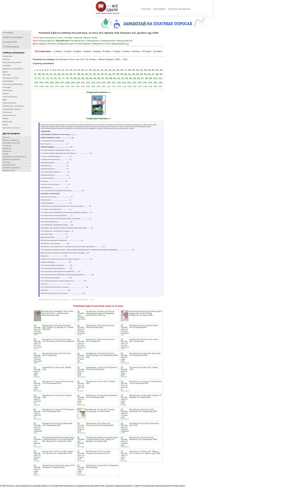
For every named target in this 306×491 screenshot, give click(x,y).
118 (119, 82)
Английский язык (78, 41)
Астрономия (7, 56)
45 (67, 74)
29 (133, 70)
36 (161, 70)
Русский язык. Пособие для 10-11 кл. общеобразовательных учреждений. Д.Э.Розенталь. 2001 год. (100, 313)
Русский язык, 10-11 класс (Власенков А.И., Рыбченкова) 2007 (57, 424)
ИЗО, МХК (7, 75)
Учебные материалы (179, 9)
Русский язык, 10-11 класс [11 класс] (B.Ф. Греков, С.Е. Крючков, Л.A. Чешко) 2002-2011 (58, 327)
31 (141, 70)
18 (90, 70)
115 (103, 82)
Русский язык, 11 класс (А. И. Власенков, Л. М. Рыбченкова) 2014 (145, 382)
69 (161, 74)
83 (87, 78)
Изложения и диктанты (11, 168)
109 (73, 82)
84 (91, 78)
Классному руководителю (13, 84)
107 (62, 82)
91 (118, 78)
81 (79, 78)
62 (133, 74)
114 (98, 82)
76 (59, 78)
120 (129, 82)
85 (95, 78)
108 (67, 82)
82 (83, 78)
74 (51, 78)
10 (59, 70)
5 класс (97, 51)
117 (113, 82)
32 (145, 70)
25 (117, 70)
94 (130, 78)
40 (47, 74)
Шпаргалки (7, 151)
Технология (7, 112)
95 (134, 78)
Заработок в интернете (13, 37)
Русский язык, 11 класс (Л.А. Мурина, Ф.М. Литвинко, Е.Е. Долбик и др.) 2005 (144, 452)
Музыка (5, 93)
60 (125, 74)
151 (160, 86)
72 (43, 78)
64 (141, 74)
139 (98, 86)
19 (94, 70)
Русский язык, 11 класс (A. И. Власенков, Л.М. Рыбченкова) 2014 (58, 410)
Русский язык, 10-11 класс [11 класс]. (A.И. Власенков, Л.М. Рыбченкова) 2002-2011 (102, 355)
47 (74, 74)
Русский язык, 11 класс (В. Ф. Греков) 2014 (56, 396)
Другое (5, 72)
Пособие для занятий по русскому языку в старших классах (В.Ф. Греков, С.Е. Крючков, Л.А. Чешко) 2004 (102, 439)
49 (82, 74)
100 (155, 78)
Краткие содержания (11, 140)
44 (63, 74)
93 (126, 78)
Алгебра (68, 38)
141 (109, 86)
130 (52, 86)
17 (86, 70)
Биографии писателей (11, 143)
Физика (5, 118)
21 (102, 70)
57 (114, 74)
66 (149, 74)
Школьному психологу (11, 128)
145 (129, 86)
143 (119, 86)
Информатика (8, 81)
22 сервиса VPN (10, 42)
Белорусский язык (46, 41)
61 (129, 74)
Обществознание (9, 103)
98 (146, 78)
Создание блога (9, 170)
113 (93, 82)
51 (90, 74)
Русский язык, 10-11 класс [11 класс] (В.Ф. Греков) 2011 (100, 340)
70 (35, 78)
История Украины (83, 44)
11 (63, 70)
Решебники (7, 148)
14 (74, 70)
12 (66, 70)
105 (52, 82)
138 (93, 86)
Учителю (6, 137)
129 (46, 86)
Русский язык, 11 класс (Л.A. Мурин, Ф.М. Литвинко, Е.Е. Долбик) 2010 (58, 466)
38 (39, 74)
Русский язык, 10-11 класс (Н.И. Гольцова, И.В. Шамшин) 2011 (98, 452)
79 (71, 78)
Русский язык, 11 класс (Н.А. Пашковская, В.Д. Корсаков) (102, 466)
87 (102, 78)
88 (107, 78)
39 (43, 74)
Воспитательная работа (12, 62)
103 (41, 82)
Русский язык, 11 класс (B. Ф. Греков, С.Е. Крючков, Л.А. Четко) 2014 (100, 410)
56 (110, 74)
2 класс (68, 51)
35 (157, 70)
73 (47, 78)
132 (62, 86)
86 (99, 78)
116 (108, 82)
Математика (7, 90)
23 (110, 70)
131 (57, 86)
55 (106, 74)
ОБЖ (5, 100)
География (7, 65)
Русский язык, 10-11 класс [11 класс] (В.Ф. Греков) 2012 (143, 340)
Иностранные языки (10, 78)
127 (36, 86)
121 (134, 82)
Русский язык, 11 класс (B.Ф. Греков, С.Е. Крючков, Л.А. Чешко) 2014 (145, 396)
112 (88, 82)
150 (155, 86)
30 (137, 70)
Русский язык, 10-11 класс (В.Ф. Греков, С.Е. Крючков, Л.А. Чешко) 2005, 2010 (57, 452)
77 (63, 78)
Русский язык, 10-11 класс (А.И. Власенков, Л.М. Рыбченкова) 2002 (143, 410)
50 (86, 74)
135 (77, 86)
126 (160, 82)
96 (138, 78)
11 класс (157, 51)
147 (140, 86)
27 (125, 70)
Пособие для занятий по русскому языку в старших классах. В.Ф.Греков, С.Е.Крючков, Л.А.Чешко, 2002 (145, 313)
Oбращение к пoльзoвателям (14, 157)
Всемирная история (66, 44)
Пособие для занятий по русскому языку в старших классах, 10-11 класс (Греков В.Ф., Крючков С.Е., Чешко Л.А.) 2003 (58, 439)
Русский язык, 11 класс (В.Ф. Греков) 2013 (143, 368)
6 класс (107, 51)
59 (121, 74)
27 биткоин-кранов (11, 47)
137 (88, 86)
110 (78, 82)
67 (153, 74)
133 (67, 86)
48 (78, 74)
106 (57, 82)
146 (135, 86)
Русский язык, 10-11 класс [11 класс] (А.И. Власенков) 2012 (143, 326)
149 (150, 86)
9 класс (136, 51)
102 (36, 82)
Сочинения (7, 146)
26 (121, 70)
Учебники (146, 9)
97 (142, 78)
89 (110, 78)
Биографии (159, 9)
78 (67, 78)
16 (82, 70)
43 (59, 74)
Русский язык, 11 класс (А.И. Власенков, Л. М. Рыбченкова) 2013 (58, 382)
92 (122, 78)
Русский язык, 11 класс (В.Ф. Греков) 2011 (56, 368)
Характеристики (9, 165)
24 (113, 70)
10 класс (146, 51)
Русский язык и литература (13, 106)
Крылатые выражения (11, 159)
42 (55, 74)
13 (70, 70)
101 (160, 78)
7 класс (117, 51)
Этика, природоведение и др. (117, 44)
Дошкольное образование (13, 69)
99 (150, 78)
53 (98, 74)
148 (145, 86)
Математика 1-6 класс (54, 38)
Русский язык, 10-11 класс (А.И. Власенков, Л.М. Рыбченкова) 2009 (99, 424)
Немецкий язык (93, 41)
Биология (6, 59)
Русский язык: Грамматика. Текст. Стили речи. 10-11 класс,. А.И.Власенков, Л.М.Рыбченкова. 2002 (57, 313)
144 (124, 86)
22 (106, 70)
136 (83, 86)
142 (114, 86)
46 (70, 74)
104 (47, 82)
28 (129, 70)
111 (83, 82)
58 (118, 74)
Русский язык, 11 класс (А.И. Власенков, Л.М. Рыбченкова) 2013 (101, 368)
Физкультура (7, 121)
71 (39, 78)
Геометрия (78, 38)
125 (155, 82)
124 (150, 82)
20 (98, 70)
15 (78, 70)
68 (157, 74)
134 (72, 86)
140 (103, 86)
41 (51, 74)
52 (94, 74)
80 (75, 78)
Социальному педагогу (12, 109)
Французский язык (124, 41)
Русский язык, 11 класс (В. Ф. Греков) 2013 (100, 382)
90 (114, 78)
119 (124, 82)
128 (41, 86)
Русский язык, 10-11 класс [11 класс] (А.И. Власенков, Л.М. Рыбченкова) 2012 (58, 340)
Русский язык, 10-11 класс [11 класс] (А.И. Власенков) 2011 (100, 326)
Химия (5, 125)
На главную (8, 33)
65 (145, 74)
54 (102, 74)
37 (35, 74)
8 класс (126, 51)
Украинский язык (9, 115)
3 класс (77, 51)
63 (137, 74)
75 (55, 78)
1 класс (58, 51)
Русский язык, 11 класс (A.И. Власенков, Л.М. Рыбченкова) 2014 (101, 396)
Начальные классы (10, 97)
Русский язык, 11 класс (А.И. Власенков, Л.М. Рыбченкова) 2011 (145, 354)
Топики (5, 154)
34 (153, 70)
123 (145, 82)
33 (149, 70)
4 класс (87, 51)
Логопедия (7, 87)
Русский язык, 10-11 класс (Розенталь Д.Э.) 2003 (144, 424)
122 (139, 82)
